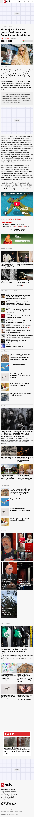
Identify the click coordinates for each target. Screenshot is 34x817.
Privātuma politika (16, 809)
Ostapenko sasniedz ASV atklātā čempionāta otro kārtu (16, 341)
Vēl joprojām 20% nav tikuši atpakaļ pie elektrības (19, 384)
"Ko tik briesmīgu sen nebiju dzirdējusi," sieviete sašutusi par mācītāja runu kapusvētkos (18, 311)
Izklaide (5, 26)
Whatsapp (23, 226)
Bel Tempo (17, 219)
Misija (11, 809)
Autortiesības (3, 811)
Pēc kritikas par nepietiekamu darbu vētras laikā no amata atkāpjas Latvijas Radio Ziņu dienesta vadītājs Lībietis (20, 356)
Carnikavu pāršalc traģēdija (14, 346)
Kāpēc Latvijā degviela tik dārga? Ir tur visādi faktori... (15, 650)
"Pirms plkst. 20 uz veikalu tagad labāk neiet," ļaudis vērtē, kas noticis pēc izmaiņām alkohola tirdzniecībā (18, 297)
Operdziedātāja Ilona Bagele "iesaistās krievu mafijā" (25, 264)
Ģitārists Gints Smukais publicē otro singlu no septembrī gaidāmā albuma (25, 459)
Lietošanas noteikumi (25, 809)
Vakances (16, 811)
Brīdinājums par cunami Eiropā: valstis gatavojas (20, 394)
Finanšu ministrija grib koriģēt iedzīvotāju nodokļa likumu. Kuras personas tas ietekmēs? (24, 697)
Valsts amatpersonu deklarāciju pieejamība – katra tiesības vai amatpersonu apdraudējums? (8, 677)
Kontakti (20, 811)
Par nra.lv (3, 809)
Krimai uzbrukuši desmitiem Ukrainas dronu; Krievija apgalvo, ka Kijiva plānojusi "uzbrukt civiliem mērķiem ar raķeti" (18, 304)
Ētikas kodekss (10, 811)
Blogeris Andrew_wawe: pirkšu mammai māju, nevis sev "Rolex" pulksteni (19, 326)
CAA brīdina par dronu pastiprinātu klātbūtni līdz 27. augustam (20, 375)
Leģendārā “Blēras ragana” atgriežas (6, 281)
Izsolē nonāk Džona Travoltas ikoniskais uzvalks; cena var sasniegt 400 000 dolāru (8, 265)
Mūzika (10, 26)
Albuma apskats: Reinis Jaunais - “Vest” (8, 458)
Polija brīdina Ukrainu (17, 364)
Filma (3, 219)
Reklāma (7, 809)
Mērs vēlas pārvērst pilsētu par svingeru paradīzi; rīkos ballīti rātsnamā (7, 478)
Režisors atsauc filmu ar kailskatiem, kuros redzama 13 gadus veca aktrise (24, 283)
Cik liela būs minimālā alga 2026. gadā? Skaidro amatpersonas (18, 331)
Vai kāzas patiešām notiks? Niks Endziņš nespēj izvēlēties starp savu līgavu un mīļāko (24, 478)
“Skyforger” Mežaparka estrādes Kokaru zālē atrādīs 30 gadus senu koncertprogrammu (17, 433)
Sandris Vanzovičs (5, 38)
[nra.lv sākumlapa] (7, 1)
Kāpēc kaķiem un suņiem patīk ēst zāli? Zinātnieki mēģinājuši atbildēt (18, 321)
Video (3, 530)
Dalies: (11, 229)
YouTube (9, 219)
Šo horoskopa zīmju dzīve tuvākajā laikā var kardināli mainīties (18, 316)
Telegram (16, 226)
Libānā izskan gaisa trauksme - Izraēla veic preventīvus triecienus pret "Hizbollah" (19, 336)
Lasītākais (5, 351)
